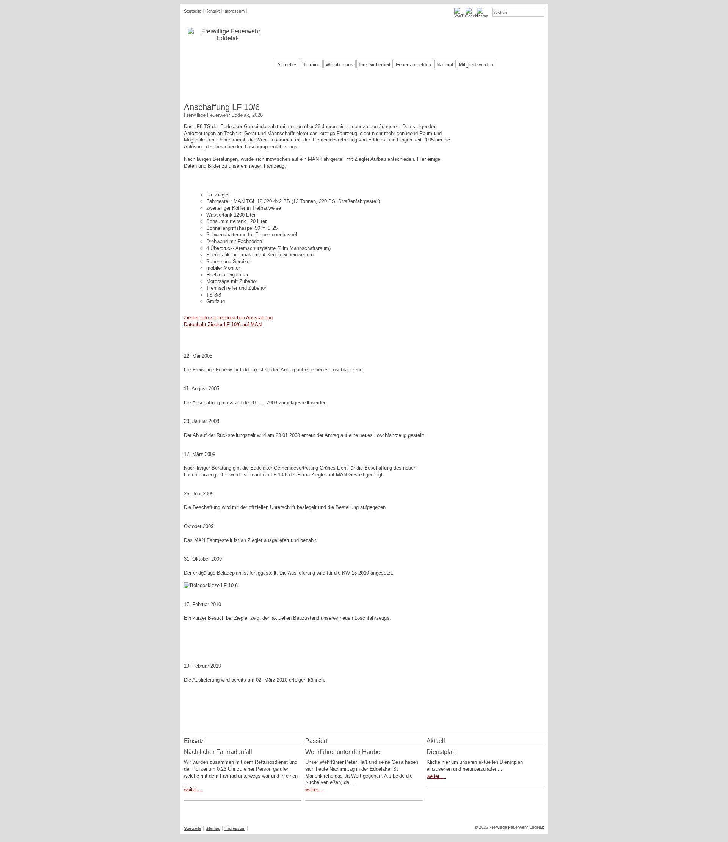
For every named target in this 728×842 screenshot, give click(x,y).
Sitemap (213, 828)
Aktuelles (287, 65)
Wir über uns (339, 65)
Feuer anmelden (413, 65)
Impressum (234, 11)
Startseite (192, 11)
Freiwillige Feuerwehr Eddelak (348, 31)
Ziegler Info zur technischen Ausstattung (228, 317)
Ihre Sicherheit (375, 65)
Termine (311, 65)
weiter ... (193, 789)
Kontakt (213, 11)
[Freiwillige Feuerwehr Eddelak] (227, 35)
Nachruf (444, 65)
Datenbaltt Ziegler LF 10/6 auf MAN (223, 324)
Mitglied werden (476, 65)
